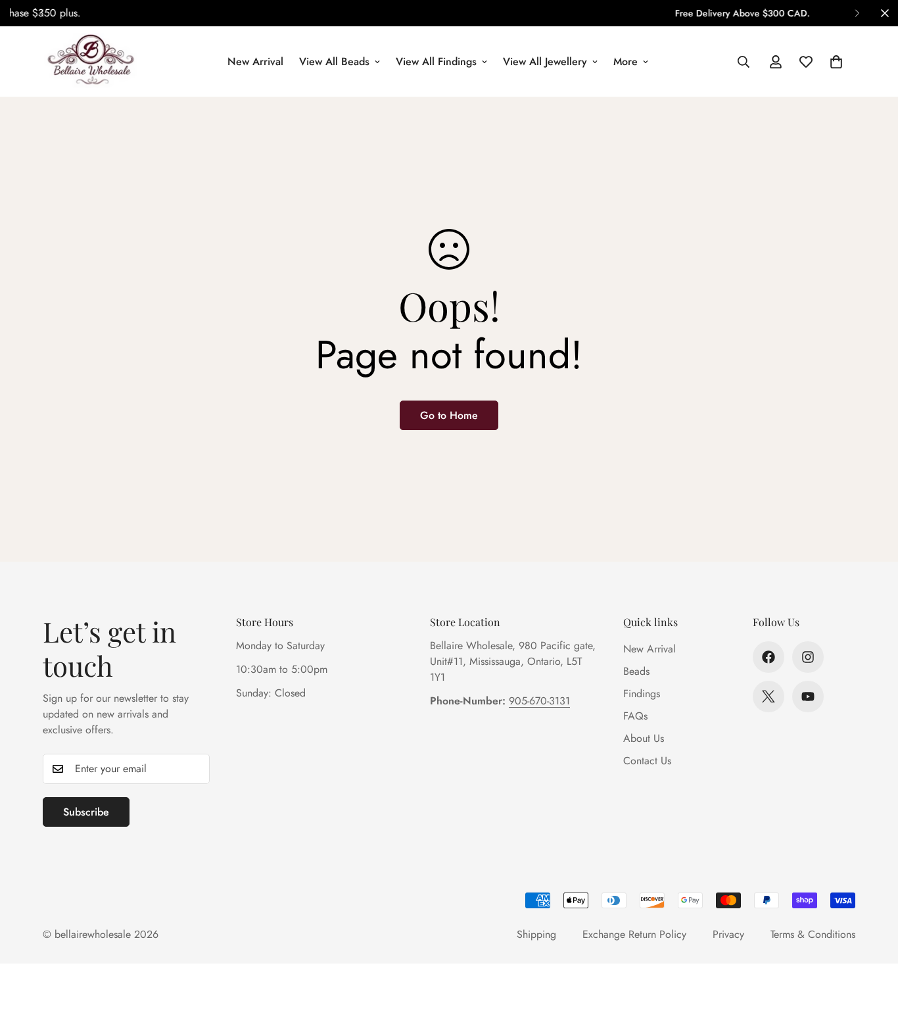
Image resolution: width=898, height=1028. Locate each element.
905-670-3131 (539, 700)
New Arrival (255, 61)
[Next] (857, 13)
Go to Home (449, 415)
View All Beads (334, 61)
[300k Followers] (768, 657)
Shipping (536, 934)
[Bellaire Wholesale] (90, 61)
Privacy (728, 934)
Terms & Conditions (812, 934)
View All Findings (436, 61)
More (625, 61)
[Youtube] (808, 696)
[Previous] (41, 13)
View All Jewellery (545, 61)
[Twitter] (768, 696)
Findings (641, 693)
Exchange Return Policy (634, 934)
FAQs (635, 715)
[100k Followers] (808, 657)
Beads (636, 671)
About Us (643, 738)
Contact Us (647, 760)
